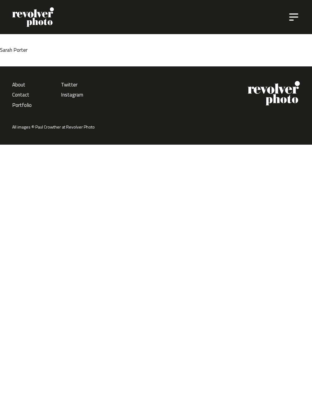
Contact (20, 95)
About (18, 85)
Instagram (72, 95)
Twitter (69, 85)
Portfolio (22, 105)
